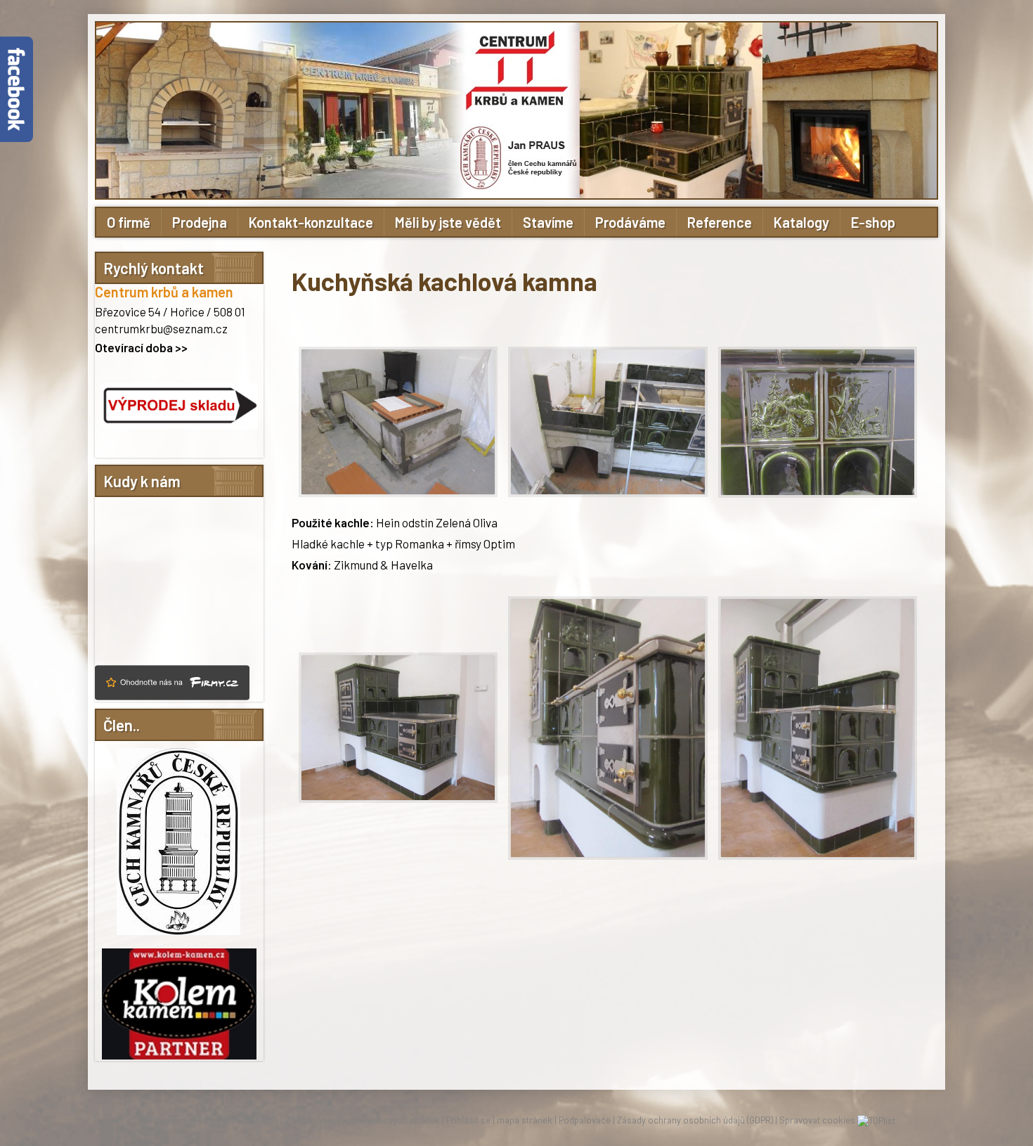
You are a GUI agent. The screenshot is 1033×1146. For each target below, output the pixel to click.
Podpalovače (585, 1120)
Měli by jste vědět (448, 222)
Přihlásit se (468, 1120)
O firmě (128, 222)
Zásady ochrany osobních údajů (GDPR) (695, 1120)
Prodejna (199, 222)
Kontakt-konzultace (311, 222)
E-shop (873, 222)
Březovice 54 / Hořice (149, 311)
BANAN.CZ (269, 1120)
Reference (719, 222)
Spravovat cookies (817, 1120)
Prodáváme (630, 222)
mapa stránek (524, 1120)
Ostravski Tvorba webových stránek (368, 1120)
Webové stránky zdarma (186, 1120)
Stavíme (548, 222)
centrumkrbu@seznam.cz (161, 328)
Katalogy (801, 222)
